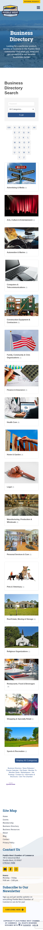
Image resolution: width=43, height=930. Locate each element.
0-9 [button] (9, 128)
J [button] (19, 138)
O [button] (24, 142)
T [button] (28, 148)
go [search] (22, 115)
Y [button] (19, 157)
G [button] (24, 133)
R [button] (19, 148)
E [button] (14, 133)
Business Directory (14, 768)
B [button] (19, 128)
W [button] (24, 152)
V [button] (19, 152)
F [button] (19, 133)
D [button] (28, 128)
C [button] (24, 128)
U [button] (14, 152)
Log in (35, 925)
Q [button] (14, 148)
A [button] (14, 128)
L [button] (28, 138)
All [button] (34, 128)
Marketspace (25, 772)
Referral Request (31, 1)
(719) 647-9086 (9, 863)
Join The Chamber (26, 776)
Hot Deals (23, 770)
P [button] (28, 142)
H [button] (28, 133)
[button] (27, 760)
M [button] (14, 142)
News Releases (28, 768)
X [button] (28, 152)
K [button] (23, 138)
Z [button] (24, 157)
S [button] (24, 148)
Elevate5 (27, 925)
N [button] (19, 142)
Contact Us (20, 774)
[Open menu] (38, 7)
